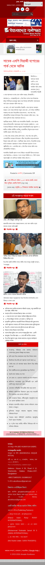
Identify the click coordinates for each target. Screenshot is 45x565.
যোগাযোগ (18, 5)
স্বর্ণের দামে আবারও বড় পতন (17, 374)
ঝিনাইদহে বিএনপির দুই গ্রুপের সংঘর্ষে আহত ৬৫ (22, 360)
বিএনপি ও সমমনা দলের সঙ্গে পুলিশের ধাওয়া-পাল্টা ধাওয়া (19, 327)
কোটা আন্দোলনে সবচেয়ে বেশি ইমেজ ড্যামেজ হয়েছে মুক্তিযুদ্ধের (22, 324)
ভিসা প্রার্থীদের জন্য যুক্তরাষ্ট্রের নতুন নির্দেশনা (22, 370)
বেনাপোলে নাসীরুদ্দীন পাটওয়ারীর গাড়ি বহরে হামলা (22, 388)
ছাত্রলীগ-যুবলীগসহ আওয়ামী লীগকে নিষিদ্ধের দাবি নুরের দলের (22, 322)
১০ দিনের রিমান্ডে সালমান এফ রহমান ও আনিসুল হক (19, 319)
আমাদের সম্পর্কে (10, 5)
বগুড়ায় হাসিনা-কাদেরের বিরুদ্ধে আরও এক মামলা (18, 313)
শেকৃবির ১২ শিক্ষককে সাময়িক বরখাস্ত (26, 187)
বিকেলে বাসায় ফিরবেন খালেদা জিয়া (14, 330)
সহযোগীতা (25, 551)
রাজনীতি (20, 173)
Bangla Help (33, 551)
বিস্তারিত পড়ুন (11, 229)
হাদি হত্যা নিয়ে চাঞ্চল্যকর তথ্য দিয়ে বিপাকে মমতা (22, 356)
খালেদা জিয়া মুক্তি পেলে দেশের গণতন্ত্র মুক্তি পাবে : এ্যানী (20, 333)
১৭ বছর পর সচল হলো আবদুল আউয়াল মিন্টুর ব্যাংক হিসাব (20, 316)
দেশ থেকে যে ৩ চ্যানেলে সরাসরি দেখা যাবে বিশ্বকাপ (23, 378)
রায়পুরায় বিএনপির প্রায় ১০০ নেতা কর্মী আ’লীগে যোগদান (20, 335)
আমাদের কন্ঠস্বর (7, 71)
